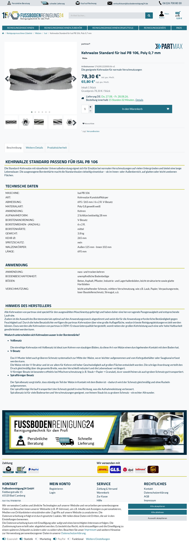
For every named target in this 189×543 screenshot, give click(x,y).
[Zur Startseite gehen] (3, 33)
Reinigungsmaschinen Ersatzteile (112, 27)
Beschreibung (14, 147)
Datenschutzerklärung (156, 492)
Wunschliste (89, 123)
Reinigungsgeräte (155, 27)
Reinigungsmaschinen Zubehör (63, 27)
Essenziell (12, 538)
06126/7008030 (11, 501)
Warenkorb (103, 492)
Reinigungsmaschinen (20, 27)
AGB (146, 496)
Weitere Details (34, 147)
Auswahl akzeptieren (157, 518)
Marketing (45, 538)
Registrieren (56, 488)
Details (139, 99)
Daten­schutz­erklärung (73, 533)
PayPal (61, 538)
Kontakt (148, 488)
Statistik (28, 538)
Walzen (38, 33)
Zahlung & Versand (107, 488)
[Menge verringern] (90, 111)
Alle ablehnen (157, 512)
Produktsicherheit (57, 147)
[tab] (14, 147)
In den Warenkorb (132, 108)
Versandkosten (92, 131)
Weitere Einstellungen (98, 538)
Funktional (77, 538)
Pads (179, 27)
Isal (45, 33)
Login (52, 492)
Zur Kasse (102, 496)
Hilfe (99, 500)
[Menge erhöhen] (90, 107)
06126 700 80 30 (172, 3)
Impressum (90, 529)
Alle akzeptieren (157, 506)
